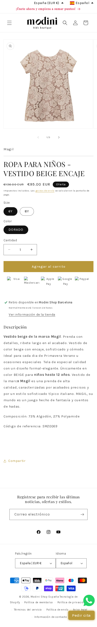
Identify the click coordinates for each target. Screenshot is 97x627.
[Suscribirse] (82, 514)
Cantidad (10, 240)
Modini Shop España (45, 596)
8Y (27, 211)
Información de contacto (50, 617)
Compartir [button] (16, 461)
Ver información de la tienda (32, 315)
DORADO (15, 230)
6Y (10, 211)
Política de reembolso (38, 602)
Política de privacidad (72, 602)
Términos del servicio (28, 609)
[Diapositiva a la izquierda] (38, 137)
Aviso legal (80, 609)
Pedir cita (81, 615)
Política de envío (57, 609)
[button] (9, 23)
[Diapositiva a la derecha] (59, 137)
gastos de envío (45, 190)
